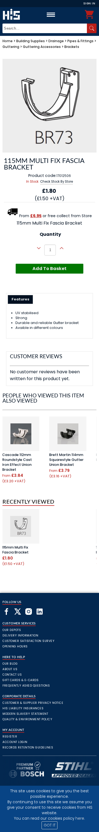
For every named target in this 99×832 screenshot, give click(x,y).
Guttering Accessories (42, 46)
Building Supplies (30, 41)
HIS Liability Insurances (22, 708)
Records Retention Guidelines (27, 747)
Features (20, 299)
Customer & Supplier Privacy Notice (32, 703)
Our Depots (11, 630)
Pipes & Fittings (80, 41)
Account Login (15, 742)
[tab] (20, 299)
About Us (9, 669)
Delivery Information (20, 635)
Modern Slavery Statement (25, 714)
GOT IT (50, 825)
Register (9, 737)
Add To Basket (49, 268)
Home (7, 41)
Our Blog (10, 664)
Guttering (10, 46)
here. (80, 818)
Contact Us (12, 675)
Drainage (56, 41)
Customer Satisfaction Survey (28, 641)
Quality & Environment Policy (27, 719)
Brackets (71, 46)
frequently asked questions (26, 686)
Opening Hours (15, 646)
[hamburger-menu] (51, 14)
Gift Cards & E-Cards (20, 680)
